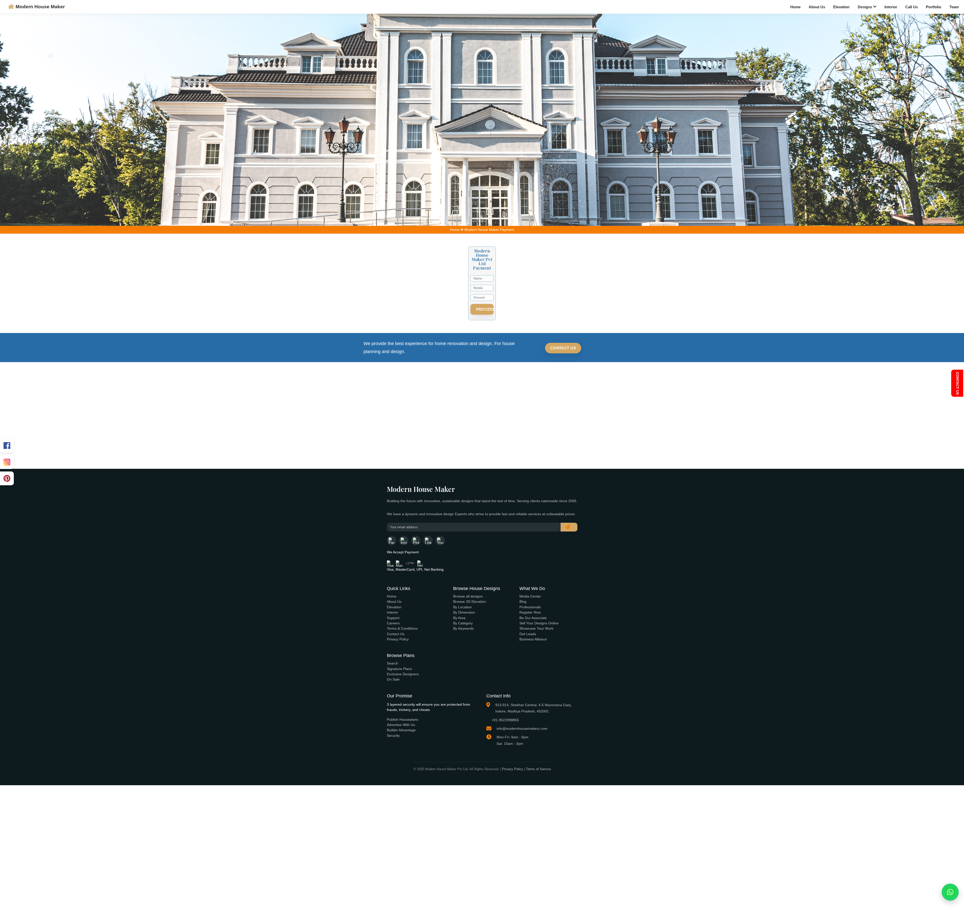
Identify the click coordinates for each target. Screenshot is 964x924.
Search (392, 663)
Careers (393, 623)
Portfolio (933, 7)
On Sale (393, 679)
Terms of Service (538, 769)
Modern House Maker (40, 6)
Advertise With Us (401, 725)
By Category (463, 623)
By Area (459, 618)
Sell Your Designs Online (539, 623)
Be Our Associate (533, 618)
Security (393, 735)
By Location (462, 607)
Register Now (530, 612)
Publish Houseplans (402, 719)
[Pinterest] (7, 478)
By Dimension (464, 612)
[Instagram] (7, 462)
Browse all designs (468, 596)
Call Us (911, 7)
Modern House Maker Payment (489, 230)
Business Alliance (533, 639)
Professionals (530, 607)
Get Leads (527, 634)
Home (795, 7)
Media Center (530, 596)
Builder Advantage (401, 730)
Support (393, 618)
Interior (890, 7)
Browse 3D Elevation (469, 601)
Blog (522, 601)
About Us (817, 7)
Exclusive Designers (403, 674)
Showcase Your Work (536, 628)
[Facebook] (7, 445)
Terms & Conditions (402, 628)
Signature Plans (399, 669)
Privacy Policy (398, 639)
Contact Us (563, 348)
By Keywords (463, 628)
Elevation (841, 7)
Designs (865, 7)
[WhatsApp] (950, 892)
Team (954, 7)
